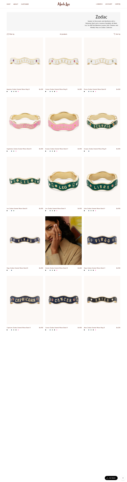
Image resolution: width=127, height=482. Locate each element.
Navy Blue (11, 91)
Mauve (54, 91)
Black (45, 91)
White (9, 91)
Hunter (13, 151)
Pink (18, 91)
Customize (25, 4)
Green (13, 91)
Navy (11, 151)
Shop (8, 4)
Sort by (118, 34)
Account (108, 4)
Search (99, 4)
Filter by (11, 34)
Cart (117, 4)
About (15, 4)
